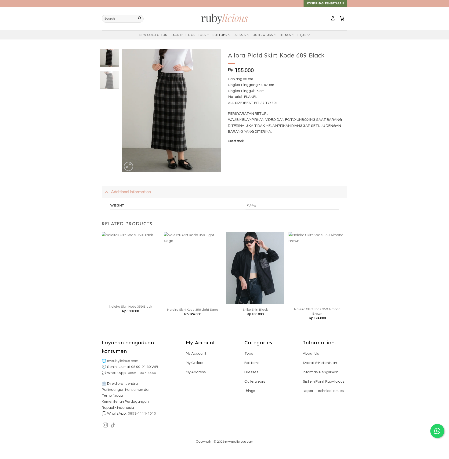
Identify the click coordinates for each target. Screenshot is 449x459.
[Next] (213, 110)
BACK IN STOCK (183, 35)
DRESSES (240, 35)
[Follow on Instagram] (105, 425)
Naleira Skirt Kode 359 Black (130, 306)
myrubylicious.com (122, 361)
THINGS (285, 35)
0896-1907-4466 (142, 373)
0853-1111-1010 (142, 413)
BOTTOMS (220, 35)
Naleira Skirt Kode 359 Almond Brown (317, 311)
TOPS (202, 35)
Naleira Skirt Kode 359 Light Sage (192, 309)
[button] (333, 18)
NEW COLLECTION (153, 35)
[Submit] (140, 19)
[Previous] (130, 110)
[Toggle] (106, 192)
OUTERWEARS (263, 35)
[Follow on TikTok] (112, 425)
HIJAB (301, 35)
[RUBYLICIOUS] (224, 18)
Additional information (131, 192)
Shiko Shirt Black (255, 309)
